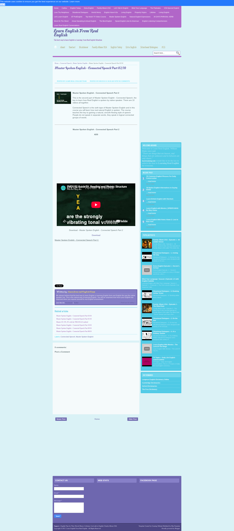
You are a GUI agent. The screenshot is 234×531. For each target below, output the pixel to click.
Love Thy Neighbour (61, 12)
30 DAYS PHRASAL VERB (163, 17)
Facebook (69, 303)
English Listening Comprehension (154, 21)
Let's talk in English (97, 526)
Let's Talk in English (121, 8)
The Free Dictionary (149, 389)
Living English (126, 12)
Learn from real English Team (81, 291)
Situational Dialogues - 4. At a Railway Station (164, 332)
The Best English (105, 21)
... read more (151, 181)
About (62, 47)
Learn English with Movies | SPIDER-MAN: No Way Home (162, 209)
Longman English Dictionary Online (155, 379)
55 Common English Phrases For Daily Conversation (161, 177)
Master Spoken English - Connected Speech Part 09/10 (74, 328)
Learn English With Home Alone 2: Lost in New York (162, 220)
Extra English (89, 8)
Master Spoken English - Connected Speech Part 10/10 (74, 325)
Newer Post (61, 419)
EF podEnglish (76, 17)
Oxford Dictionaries (149, 386)
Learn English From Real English (76, 33)
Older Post (133, 419)
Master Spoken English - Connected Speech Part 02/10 (90, 68)
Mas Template (175, 526)
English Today (75, 8)
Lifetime (153, 12)
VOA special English (171, 8)
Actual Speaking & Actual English (84, 21)
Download (96, 235)
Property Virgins (141, 12)
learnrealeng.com (149, 161)
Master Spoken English (117, 17)
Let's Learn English (61, 17)
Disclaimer (83, 47)
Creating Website (157, 526)
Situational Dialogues (80, 12)
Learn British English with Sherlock (159, 199)
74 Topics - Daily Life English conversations (164, 358)
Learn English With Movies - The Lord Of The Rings (165, 345)
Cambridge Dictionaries (151, 383)
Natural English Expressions (140, 17)
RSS (163, 47)
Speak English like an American (127, 21)
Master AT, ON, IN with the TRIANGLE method (72, 322)
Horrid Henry (96, 12)
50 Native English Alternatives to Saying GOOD (161, 189)
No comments (124, 81)
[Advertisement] (84, 59)
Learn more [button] (75, 1)
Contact (72, 47)
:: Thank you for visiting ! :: (127, 302)
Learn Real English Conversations (66, 25)
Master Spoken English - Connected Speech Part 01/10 (74, 319)
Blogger (177, 528)
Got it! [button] (2, 4)
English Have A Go (111, 12)
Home (56, 8)
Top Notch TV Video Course (96, 17)
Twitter (76, 303)
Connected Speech (66, 63)
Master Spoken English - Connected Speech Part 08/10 (74, 331)
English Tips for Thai (67, 526)
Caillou (64, 8)
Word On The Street (61, 21)
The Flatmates (155, 8)
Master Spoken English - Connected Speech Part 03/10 (74, 316)
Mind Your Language (139, 8)
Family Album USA (104, 8)
